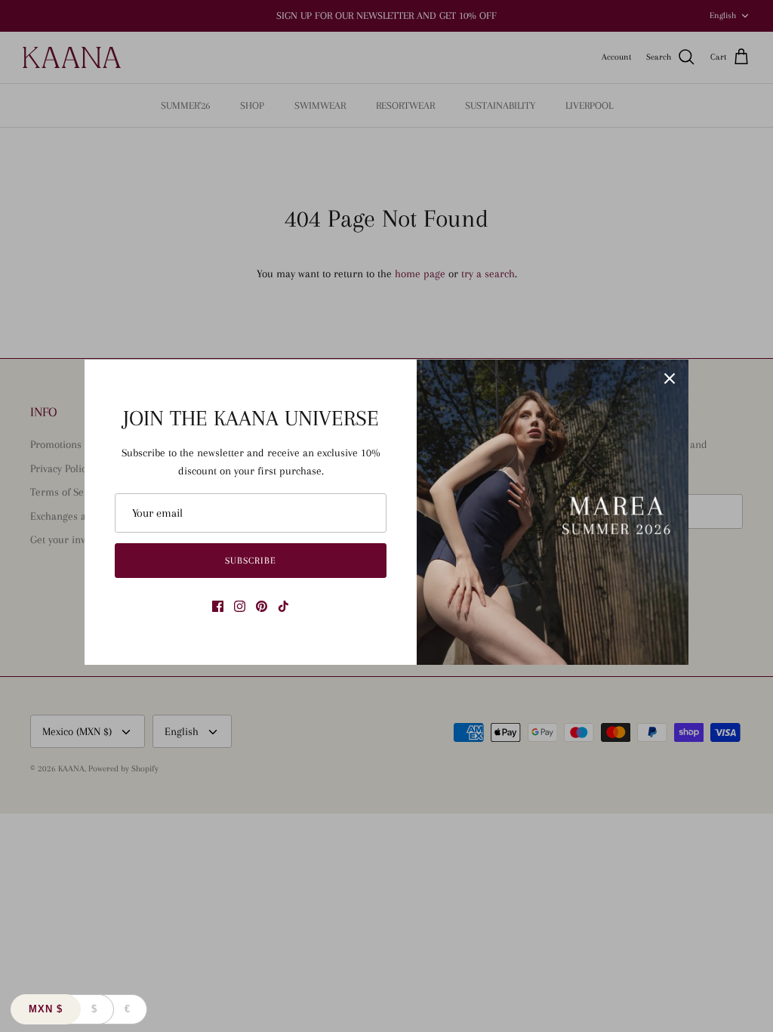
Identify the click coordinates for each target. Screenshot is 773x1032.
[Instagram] (239, 606)
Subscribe (250, 560)
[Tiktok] (283, 606)
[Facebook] (217, 606)
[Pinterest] (261, 606)
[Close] (669, 378)
